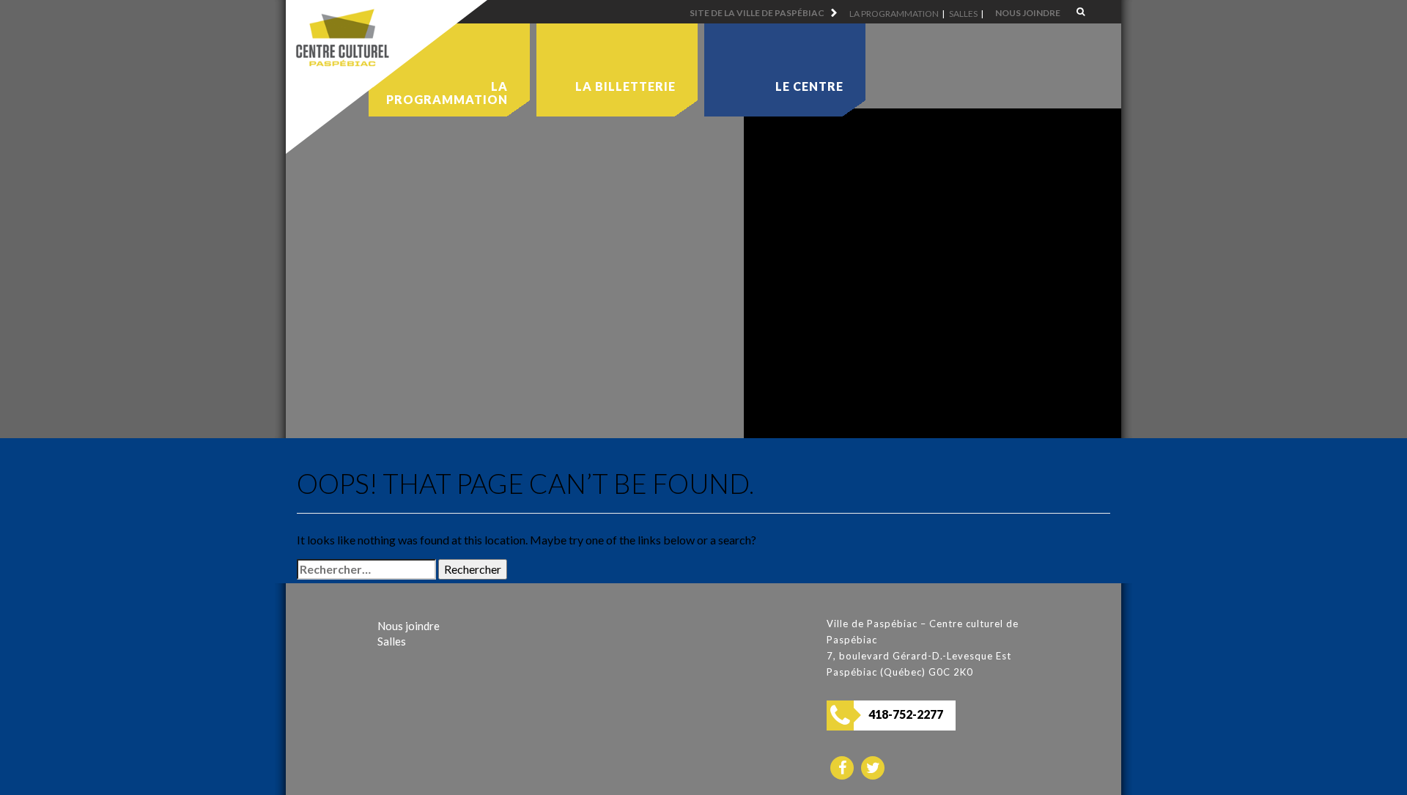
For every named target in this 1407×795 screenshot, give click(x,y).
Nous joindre (1027, 12)
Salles (963, 13)
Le (809, 86)
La (625, 86)
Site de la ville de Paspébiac (757, 12)
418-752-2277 (905, 714)
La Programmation (894, 13)
